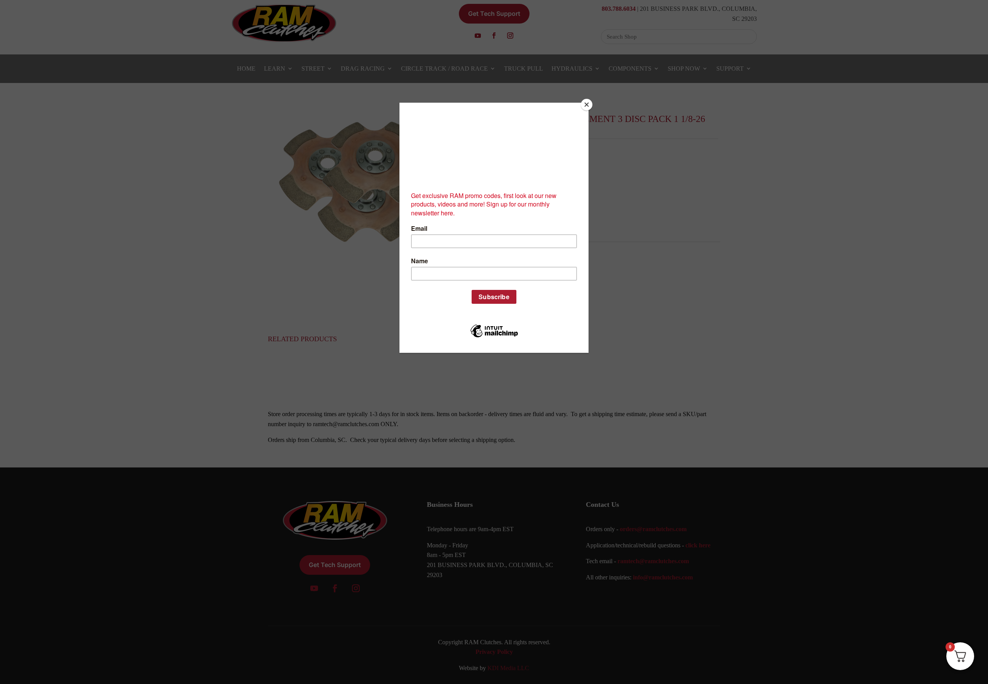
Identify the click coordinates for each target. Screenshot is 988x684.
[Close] (586, 104)
